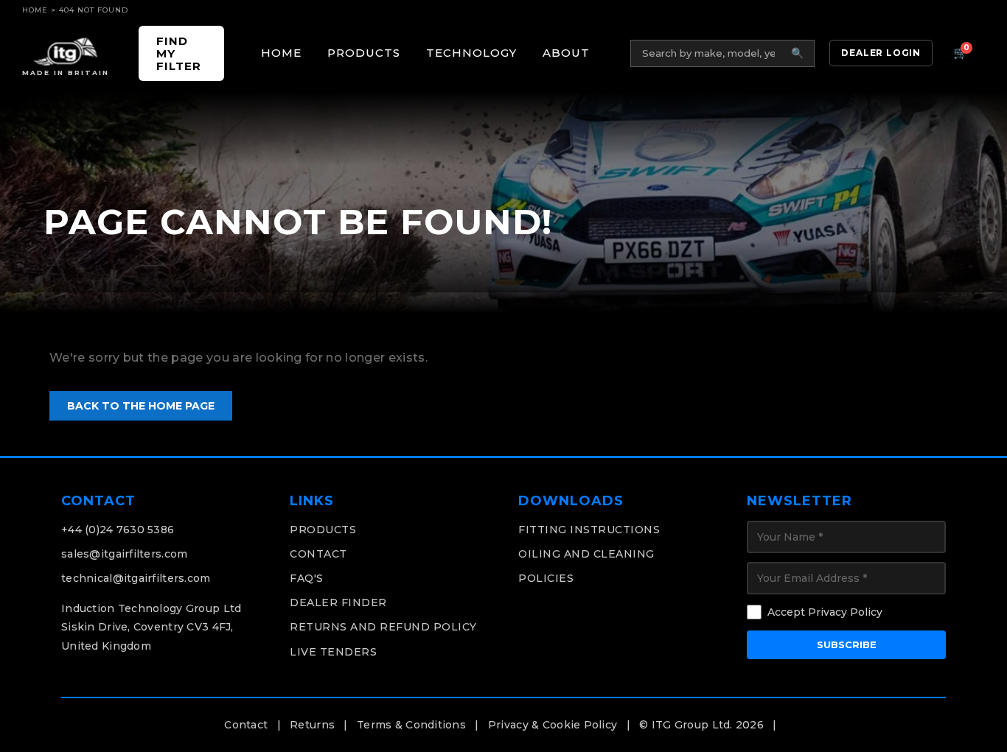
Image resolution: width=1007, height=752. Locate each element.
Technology (471, 53)
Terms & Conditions (411, 724)
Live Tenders (333, 651)
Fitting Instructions (589, 529)
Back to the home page (141, 405)
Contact (318, 554)
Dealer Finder (338, 602)
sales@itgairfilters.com (124, 554)
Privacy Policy (845, 612)
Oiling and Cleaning (586, 554)
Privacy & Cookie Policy (552, 724)
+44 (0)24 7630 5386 (117, 529)
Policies (546, 578)
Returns (312, 724)
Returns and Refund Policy (383, 626)
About (566, 53)
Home (35, 10)
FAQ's (307, 578)
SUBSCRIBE (847, 644)
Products (363, 53)
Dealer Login (881, 52)
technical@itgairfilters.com (136, 578)
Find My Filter (178, 54)
